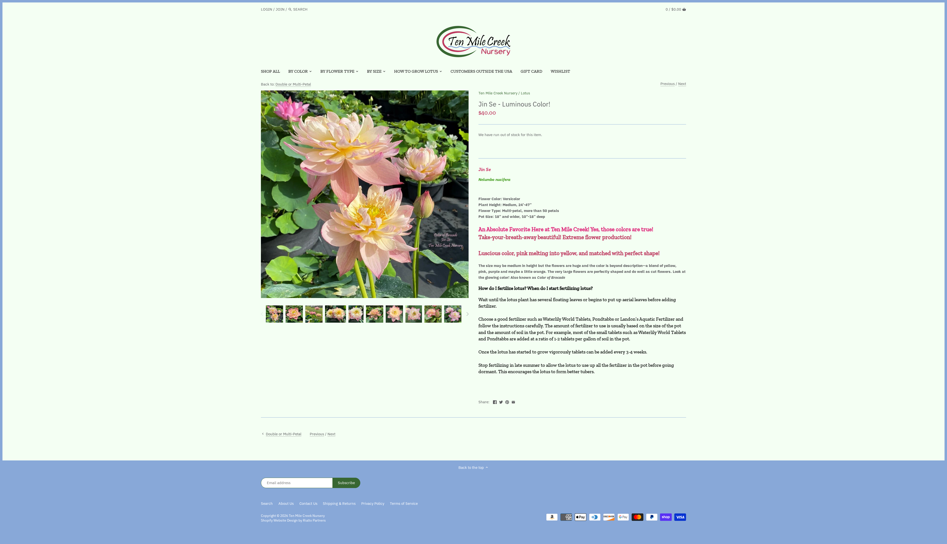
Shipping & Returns (339, 503)
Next (682, 83)
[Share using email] (513, 401)
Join (280, 9)
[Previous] (262, 314)
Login (266, 9)
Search (267, 503)
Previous (667, 83)
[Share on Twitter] (501, 401)
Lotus (525, 93)
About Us (286, 503)
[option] (274, 314)
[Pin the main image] (507, 401)
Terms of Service (404, 503)
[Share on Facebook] (495, 401)
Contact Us (308, 503)
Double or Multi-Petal (293, 84)
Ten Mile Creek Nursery (497, 93)
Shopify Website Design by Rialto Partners (293, 520)
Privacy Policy (372, 503)
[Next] (467, 314)
